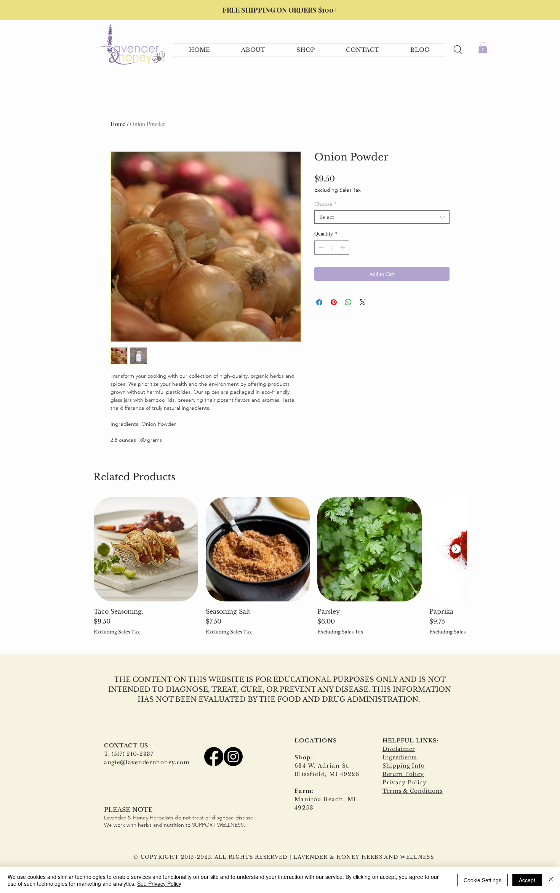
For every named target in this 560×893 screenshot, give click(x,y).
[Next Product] (456, 548)
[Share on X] (362, 302)
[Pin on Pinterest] (333, 302)
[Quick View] (146, 549)
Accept (527, 880)
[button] (253, 49)
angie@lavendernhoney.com (147, 762)
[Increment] (343, 247)
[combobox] (382, 217)
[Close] (550, 880)
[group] (280, 566)
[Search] (458, 49)
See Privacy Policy (159, 883)
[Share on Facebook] (319, 302)
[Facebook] (213, 756)
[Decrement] (320, 247)
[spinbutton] (332, 247)
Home (117, 124)
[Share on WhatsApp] (348, 302)
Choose (325, 204)
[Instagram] (233, 756)
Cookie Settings (482, 880)
